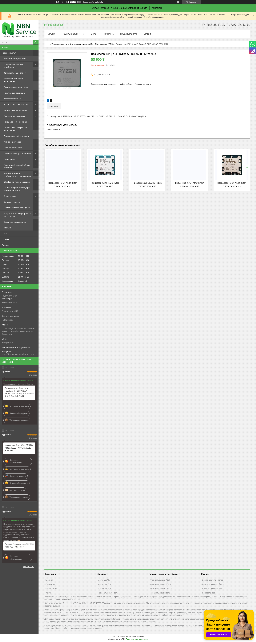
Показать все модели (108, 592)
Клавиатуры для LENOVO (161, 588)
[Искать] (36, 42)
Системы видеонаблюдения (17, 207)
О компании (51, 588)
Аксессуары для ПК (12, 98)
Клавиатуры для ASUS (160, 584)
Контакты (157, 8)
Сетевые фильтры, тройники (17, 153)
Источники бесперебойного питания (17, 166)
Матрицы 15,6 (104, 588)
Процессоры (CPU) (104, 44)
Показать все (208, 592)
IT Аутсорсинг (10, 196)
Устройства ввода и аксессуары (13, 80)
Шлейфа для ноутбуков (213, 588)
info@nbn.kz (7, 342)
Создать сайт (88, 2)
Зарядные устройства (212, 580)
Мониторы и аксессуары (15, 110)
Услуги (48, 592)
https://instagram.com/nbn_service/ (18, 354)
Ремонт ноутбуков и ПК (15, 58)
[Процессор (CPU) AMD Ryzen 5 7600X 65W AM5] (231, 165)
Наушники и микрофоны (15, 121)
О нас (4, 233)
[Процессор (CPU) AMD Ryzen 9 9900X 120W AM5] (189, 165)
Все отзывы (28, 566)
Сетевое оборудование (15, 222)
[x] (51, 101)
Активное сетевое (12, 141)
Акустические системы (14, 116)
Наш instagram (128, 34)
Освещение (9, 159)
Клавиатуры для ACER (160, 580)
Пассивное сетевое (13, 147)
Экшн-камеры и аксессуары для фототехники (17, 189)
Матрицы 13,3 (104, 584)
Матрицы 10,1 (104, 580)
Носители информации (14, 93)
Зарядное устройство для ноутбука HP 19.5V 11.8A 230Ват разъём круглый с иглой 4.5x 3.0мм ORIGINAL (19, 392)
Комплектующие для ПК (15, 72)
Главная (52, 34)
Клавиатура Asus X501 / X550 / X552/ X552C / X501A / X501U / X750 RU (19, 448)
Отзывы (5, 239)
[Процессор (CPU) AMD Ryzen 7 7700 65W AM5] (105, 165)
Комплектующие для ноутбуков (13, 65)
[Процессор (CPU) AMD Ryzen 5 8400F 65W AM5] (63, 165)
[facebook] (48, 101)
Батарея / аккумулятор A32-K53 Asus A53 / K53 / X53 (19, 545)
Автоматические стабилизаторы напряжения (17, 174)
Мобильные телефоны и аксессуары (15, 129)
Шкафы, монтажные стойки (17, 182)
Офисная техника (12, 202)
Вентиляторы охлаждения (16, 104)
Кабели (7, 227)
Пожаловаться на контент (137, 639)
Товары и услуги (9, 52)
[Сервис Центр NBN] (19, 28)
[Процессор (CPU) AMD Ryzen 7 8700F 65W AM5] (147, 165)
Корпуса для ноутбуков (213, 584)
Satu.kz (141, 636)
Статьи (5, 245)
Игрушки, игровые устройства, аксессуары (18, 214)
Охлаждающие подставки (16, 87)
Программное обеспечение (17, 136)
